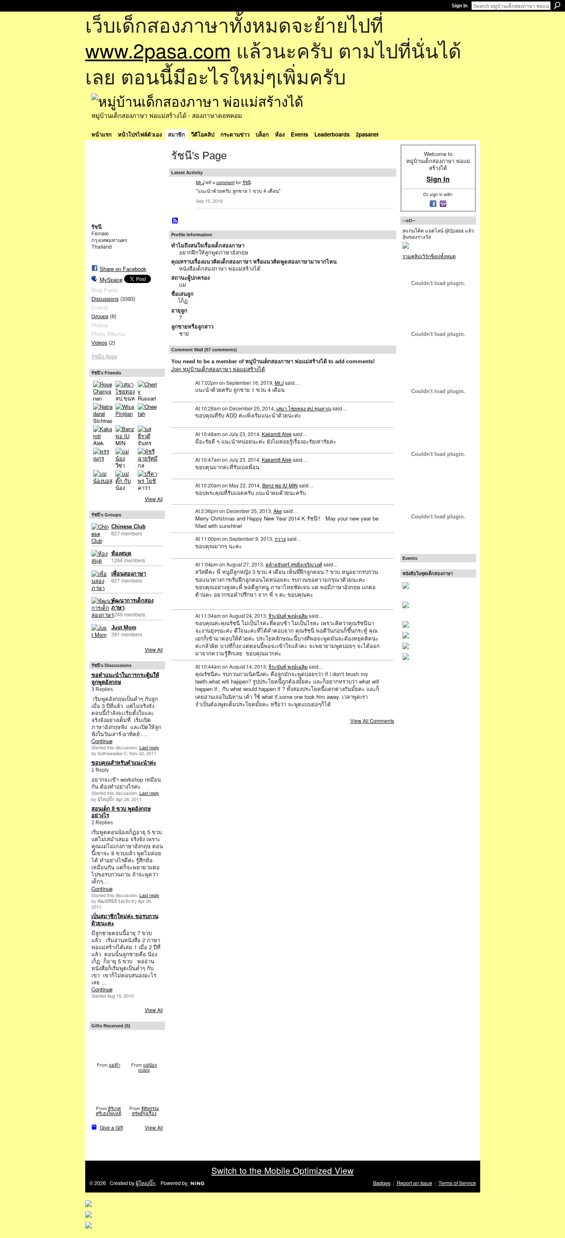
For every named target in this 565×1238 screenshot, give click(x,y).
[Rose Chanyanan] (103, 391)
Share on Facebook (123, 269)
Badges (381, 1183)
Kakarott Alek (277, 433)
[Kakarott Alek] (103, 435)
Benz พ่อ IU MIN (280, 485)
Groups (99, 316)
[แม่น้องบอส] (103, 480)
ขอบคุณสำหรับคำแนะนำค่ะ (123, 763)
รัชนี (246, 182)
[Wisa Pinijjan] (125, 413)
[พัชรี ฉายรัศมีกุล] (148, 458)
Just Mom (123, 627)
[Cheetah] (148, 413)
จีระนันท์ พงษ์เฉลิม (288, 615)
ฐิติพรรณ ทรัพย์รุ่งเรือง (145, 1110)
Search (557, 5)
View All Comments (372, 720)
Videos (99, 342)
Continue (102, 740)
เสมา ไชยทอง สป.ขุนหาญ (303, 408)
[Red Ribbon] (108, 1045)
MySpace (111, 279)
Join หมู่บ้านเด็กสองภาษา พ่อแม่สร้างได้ (218, 369)
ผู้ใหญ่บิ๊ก (146, 1183)
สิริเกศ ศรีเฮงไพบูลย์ (108, 1110)
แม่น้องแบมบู (147, 1067)
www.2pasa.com (158, 50)
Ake (277, 510)
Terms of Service (457, 1183)
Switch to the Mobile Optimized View (282, 1170)
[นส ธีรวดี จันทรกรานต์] (148, 435)
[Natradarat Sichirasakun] (103, 413)
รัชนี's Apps (104, 356)
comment (225, 182)
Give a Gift (111, 1127)
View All (154, 498)
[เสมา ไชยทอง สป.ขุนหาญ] (125, 391)
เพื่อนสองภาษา (128, 574)
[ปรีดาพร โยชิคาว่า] (148, 480)
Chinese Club (128, 526)
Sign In (459, 6)
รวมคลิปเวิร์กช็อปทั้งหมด (429, 255)
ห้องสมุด (121, 553)
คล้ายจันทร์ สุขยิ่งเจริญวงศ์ (294, 564)
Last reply (149, 747)
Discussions (105, 298)
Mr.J (200, 182)
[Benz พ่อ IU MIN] (125, 435)
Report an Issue (414, 1183)
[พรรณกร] (103, 458)
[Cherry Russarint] (148, 391)
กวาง (280, 538)
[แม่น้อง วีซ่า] (125, 458)
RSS (175, 221)
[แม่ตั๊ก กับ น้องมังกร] (125, 480)
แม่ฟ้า (114, 1064)
